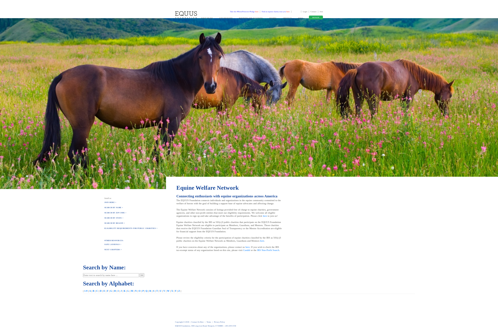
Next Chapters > (113, 250)
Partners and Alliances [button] (251, 18)
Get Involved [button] (226, 18)
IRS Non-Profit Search (268, 250)
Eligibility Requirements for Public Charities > (131, 228)
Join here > (110, 202)
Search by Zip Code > (115, 213)
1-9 (86, 291)
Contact (313, 12)
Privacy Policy (219, 322)
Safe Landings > (113, 244)
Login (305, 12)
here (265, 216)
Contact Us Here (197, 322)
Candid (246, 250)
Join (321, 12)
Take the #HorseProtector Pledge (244, 12)
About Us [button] (287, 18)
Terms (209, 322)
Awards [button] (272, 18)
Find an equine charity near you (276, 12)
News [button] (300, 18)
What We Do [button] (207, 18)
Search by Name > (113, 208)
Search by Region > (114, 223)
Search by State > (114, 218)
